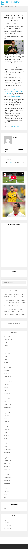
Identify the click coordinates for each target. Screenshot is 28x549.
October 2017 (7, 410)
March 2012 (6, 497)
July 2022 (6, 342)
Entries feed (6, 522)
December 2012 (7, 477)
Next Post (21, 149)
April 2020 (6, 373)
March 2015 (6, 446)
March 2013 (6, 474)
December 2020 (7, 367)
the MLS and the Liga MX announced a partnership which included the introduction (13, 91)
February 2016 (7, 441)
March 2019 (6, 387)
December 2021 (7, 351)
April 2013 (6, 472)
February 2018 (7, 404)
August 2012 (7, 486)
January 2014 (7, 463)
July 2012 (6, 488)
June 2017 (6, 415)
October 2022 (7, 336)
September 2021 (8, 353)
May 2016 (6, 435)
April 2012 (6, 494)
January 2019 (7, 390)
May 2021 (6, 362)
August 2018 (7, 398)
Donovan (9, 126)
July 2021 (6, 356)
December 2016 (7, 424)
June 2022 (6, 345)
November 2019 (7, 379)
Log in (5, 520)
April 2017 (6, 418)
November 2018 (7, 393)
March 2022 (6, 348)
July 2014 (6, 455)
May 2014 (6, 458)
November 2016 (7, 427)
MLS (21, 126)
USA (20, 23)
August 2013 (7, 469)
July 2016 (6, 432)
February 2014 (7, 460)
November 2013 (7, 466)
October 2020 (7, 370)
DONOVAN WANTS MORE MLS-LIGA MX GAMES (14, 18)
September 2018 (8, 396)
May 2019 (6, 384)
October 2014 (7, 452)
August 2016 (7, 429)
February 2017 (7, 421)
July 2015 (6, 443)
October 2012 (7, 483)
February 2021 (7, 365)
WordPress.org (7, 528)
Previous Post (6, 150)
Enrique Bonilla (15, 126)
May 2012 (6, 491)
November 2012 (7, 480)
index (9, 23)
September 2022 (8, 339)
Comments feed (7, 525)
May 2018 (6, 401)
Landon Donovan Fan (11, 2)
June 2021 (6, 359)
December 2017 (7, 407)
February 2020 (7, 376)
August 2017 (7, 412)
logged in (12, 162)
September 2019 (8, 382)
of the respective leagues (15, 96)
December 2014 (7, 449)
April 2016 (6, 438)
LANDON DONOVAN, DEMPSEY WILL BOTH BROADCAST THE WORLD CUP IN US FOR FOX (14, 296)
